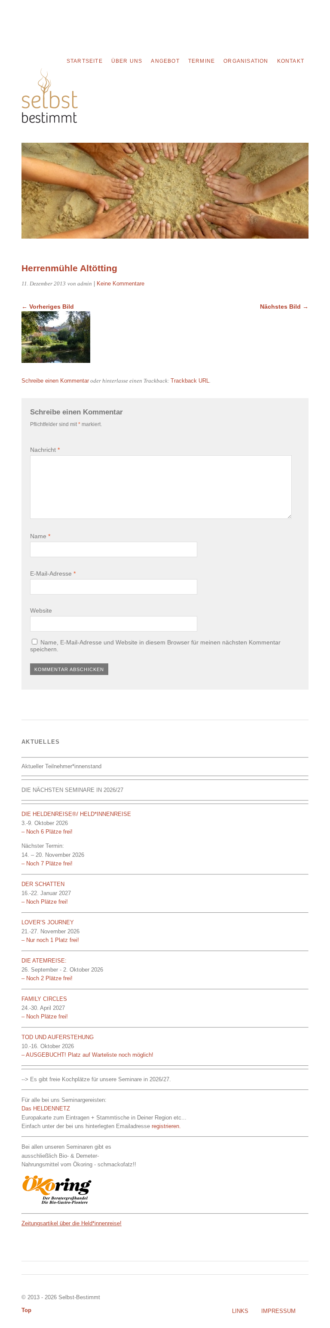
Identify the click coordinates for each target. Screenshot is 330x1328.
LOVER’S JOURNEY (47, 922)
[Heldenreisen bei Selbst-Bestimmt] (49, 120)
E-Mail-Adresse (53, 573)
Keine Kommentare (120, 283)
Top (26, 1310)
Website (41, 610)
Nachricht (45, 449)
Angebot (165, 61)
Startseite (85, 61)
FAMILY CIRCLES (44, 999)
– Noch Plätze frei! (44, 902)
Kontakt (290, 61)
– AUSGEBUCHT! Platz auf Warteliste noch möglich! (87, 1055)
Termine (201, 61)
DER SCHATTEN (42, 884)
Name (40, 536)
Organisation (245, 61)
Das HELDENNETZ (45, 1108)
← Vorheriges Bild (47, 306)
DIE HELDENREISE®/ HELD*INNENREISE (77, 814)
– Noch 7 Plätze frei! (47, 863)
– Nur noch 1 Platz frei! (50, 940)
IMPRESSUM (278, 1311)
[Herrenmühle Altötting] (55, 360)
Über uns (127, 61)
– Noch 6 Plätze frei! (47, 831)
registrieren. (166, 1126)
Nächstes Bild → (284, 306)
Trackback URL (190, 380)
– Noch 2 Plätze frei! (47, 978)
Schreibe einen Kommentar (55, 380)
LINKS (240, 1311)
